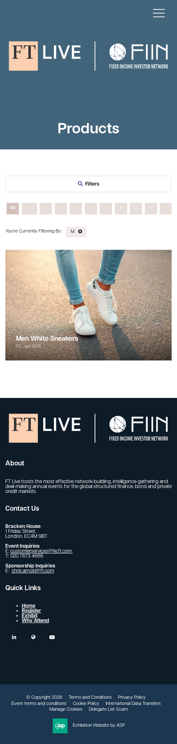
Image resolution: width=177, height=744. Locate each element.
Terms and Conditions (90, 697)
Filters (92, 184)
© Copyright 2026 (44, 697)
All (13, 208)
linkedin (14, 637)
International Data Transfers (133, 704)
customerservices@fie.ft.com (41, 551)
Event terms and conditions (39, 704)
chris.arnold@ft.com (33, 571)
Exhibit (29, 616)
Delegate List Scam (108, 709)
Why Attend (35, 620)
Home (28, 606)
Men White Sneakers (47, 339)
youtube (52, 637)
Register (31, 611)
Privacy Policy (132, 697)
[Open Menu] (158, 12)
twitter (33, 637)
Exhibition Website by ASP (99, 725)
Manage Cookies (65, 709)
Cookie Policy (86, 704)
